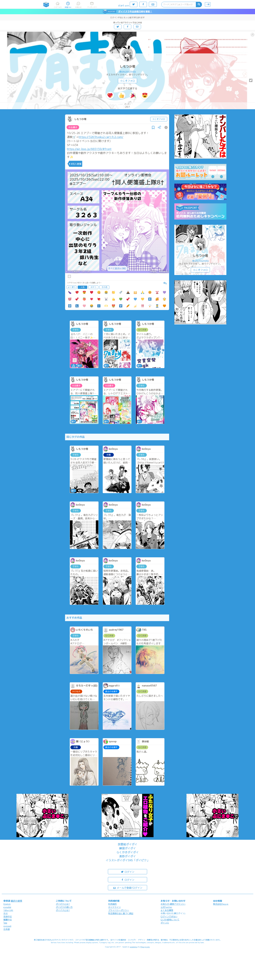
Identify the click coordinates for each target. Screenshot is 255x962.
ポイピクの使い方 (64, 907)
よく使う (71, 287)
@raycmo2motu (127, 71)
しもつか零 (127, 66)
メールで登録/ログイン (129, 887)
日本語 (6, 929)
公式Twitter (166, 907)
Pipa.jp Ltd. (145, 947)
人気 (82, 287)
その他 (104, 287)
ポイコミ (165, 922)
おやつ (93, 287)
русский (7, 926)
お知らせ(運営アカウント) (173, 904)
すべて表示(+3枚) (117, 268)
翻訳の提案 (16, 900)
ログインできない (169, 916)
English (7, 904)
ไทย (5, 922)
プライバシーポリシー (118, 910)
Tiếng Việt (8, 910)
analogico (133, 947)
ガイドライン (114, 907)
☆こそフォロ (127, 80)
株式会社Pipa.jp (220, 904)
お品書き (72, 127)
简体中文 (7, 916)
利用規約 (112, 904)
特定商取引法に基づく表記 (120, 913)
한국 (5, 913)
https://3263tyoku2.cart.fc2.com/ (101, 137)
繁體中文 (7, 919)
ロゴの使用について (170, 919)
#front (107, 149)
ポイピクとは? (63, 904)
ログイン (129, 871)
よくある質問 (167, 910)
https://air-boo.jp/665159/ (85, 149)
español (7, 907)
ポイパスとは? (63, 910)
